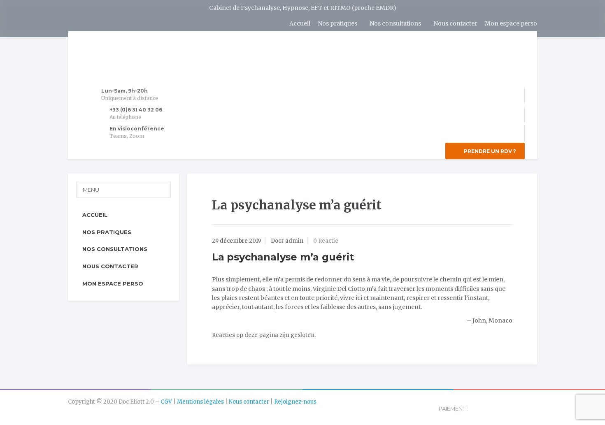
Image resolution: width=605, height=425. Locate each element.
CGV (166, 401)
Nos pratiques (337, 23)
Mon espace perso (511, 23)
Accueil (299, 23)
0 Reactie (325, 240)
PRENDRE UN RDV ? (489, 151)
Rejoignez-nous (295, 401)
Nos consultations (395, 23)
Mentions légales (200, 401)
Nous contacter (455, 23)
